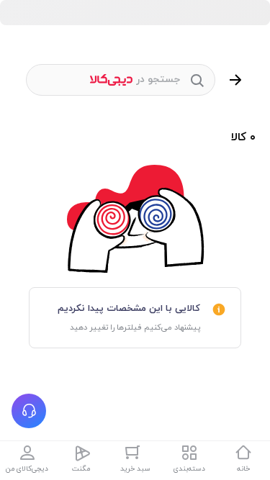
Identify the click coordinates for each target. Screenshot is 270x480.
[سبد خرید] (135, 452)
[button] (29, 411)
